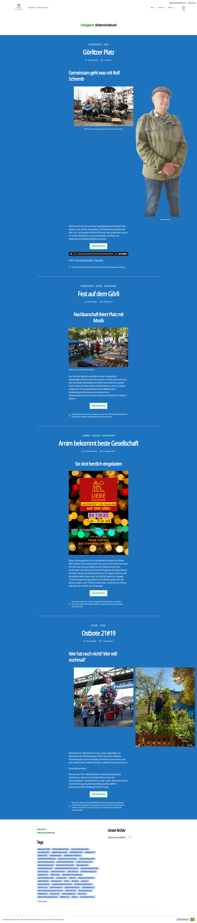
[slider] (124, 254)
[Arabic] (172, 3)
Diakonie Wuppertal (72, 887)
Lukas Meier (94, 60)
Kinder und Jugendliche (95, 601)
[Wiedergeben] (71, 254)
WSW (98, 417)
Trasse (106, 44)
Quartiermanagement (45, 865)
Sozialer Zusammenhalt (46, 858)
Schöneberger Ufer (87, 897)
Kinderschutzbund (86, 267)
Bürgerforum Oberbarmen (116, 803)
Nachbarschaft (104, 267)
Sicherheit (75, 807)
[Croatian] (176, 3)
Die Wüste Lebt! (56, 887)
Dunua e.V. (42, 887)
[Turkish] (194, 3)
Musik (75, 881)
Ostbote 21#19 (98, 633)
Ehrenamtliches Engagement (80, 805)
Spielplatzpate (113, 267)
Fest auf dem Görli (98, 293)
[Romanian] (189, 3)
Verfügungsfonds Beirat (65, 862)
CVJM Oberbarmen (57, 871)
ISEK (74, 897)
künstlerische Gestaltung (83, 884)
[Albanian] (170, 3)
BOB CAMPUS (95, 803)
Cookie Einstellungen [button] (183, 919)
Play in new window (84, 260)
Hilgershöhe (43, 871)
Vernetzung (121, 267)
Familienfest (95, 414)
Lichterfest (118, 601)
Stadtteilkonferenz (59, 852)
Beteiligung (42, 875)
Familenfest (75, 601)
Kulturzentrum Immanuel (65, 865)
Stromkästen (70, 890)
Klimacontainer (82, 865)
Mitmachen (95, 267)
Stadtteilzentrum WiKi (72, 855)
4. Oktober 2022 (108, 302)
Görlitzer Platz (98, 52)
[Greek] (183, 3)
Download (98, 260)
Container (88, 414)
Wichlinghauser (110, 286)
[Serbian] (193, 3)
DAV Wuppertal (88, 887)
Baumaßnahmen (85, 890)
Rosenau (82, 894)
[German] (182, 3)
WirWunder (118, 807)
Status (170, 7)
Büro (152, 7)
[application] (98, 254)
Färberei (103, 805)
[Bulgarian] (174, 3)
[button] (2, 461)
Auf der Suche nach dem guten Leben (50, 890)
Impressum (41, 829)
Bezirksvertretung (85, 803)
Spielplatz (84, 417)
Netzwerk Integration (88, 871)
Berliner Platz (43, 881)
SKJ (66, 881)
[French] (180, 3)
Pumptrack (42, 894)
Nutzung (99, 286)
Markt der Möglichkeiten (89, 868)
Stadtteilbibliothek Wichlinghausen (66, 868)
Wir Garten (54, 894)
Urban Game (72, 871)
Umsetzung (96, 435)
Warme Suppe (95, 807)
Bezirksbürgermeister (78, 414)
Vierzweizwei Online (84, 807)
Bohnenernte (103, 803)
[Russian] (191, 3)
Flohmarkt (109, 805)
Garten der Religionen (45, 878)
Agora (72, 878)
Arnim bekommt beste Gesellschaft (98, 443)
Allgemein (86, 435)
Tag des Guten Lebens (84, 862)
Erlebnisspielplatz (94, 805)
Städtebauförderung (87, 858)
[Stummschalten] (120, 254)
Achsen (161, 7)
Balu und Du (75, 803)
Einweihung (61, 878)
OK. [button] (192, 919)
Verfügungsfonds (60, 849)
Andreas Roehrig (92, 451)
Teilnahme (55, 875)
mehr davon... (43, 901)
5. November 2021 (107, 641)
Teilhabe (89, 852)
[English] (178, 3)
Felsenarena (56, 881)
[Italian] (185, 3)
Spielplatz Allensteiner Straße (61, 884)
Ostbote (103, 625)
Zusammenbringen (106, 417)
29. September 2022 (109, 451)
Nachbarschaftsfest (94, 604)
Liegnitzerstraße (95, 44)
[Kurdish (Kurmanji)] (187, 3)
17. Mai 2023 (108, 60)
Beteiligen (64, 897)
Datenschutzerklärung (46, 832)
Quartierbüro (55, 855)
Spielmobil (103, 604)
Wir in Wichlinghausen (107, 807)
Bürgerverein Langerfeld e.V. (47, 897)
